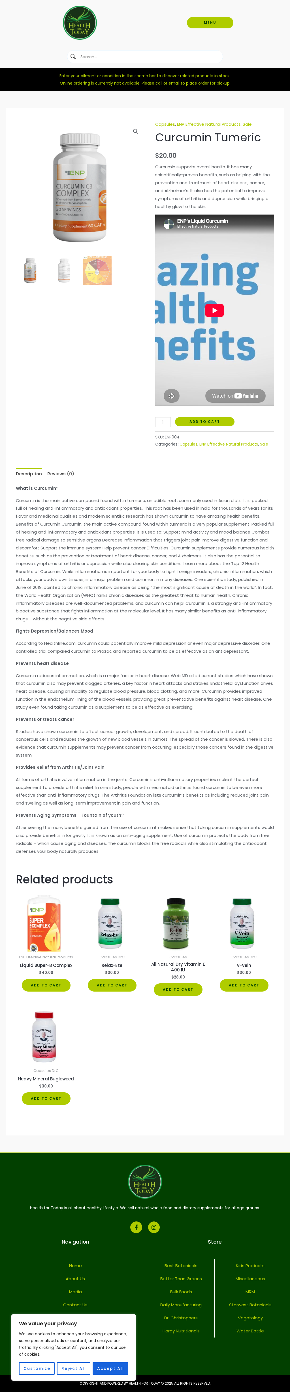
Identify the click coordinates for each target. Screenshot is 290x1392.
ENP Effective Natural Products (209, 124)
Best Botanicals (181, 1266)
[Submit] (73, 57)
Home (75, 1266)
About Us (75, 1279)
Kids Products (250, 1266)
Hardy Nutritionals (181, 1331)
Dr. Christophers (181, 1318)
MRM (250, 1292)
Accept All (110, 1368)
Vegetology (250, 1318)
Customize (37, 1368)
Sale (247, 124)
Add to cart (204, 421)
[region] (73, 1347)
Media (75, 1292)
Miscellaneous (250, 1279)
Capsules (165, 124)
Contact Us (75, 1305)
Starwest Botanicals (250, 1305)
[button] (136, 131)
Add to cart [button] (46, 985)
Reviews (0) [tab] (60, 474)
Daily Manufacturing (181, 1305)
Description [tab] (29, 474)
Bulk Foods (181, 1292)
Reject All (73, 1368)
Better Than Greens (181, 1279)
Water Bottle (250, 1331)
